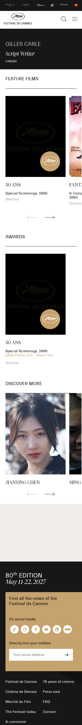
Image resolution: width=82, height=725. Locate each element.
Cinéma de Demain (21, 692)
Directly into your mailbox (30, 643)
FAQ (46, 702)
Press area (51, 692)
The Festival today (20, 712)
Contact (49, 712)
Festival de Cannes (21, 682)
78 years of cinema (58, 682)
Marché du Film (18, 702)
